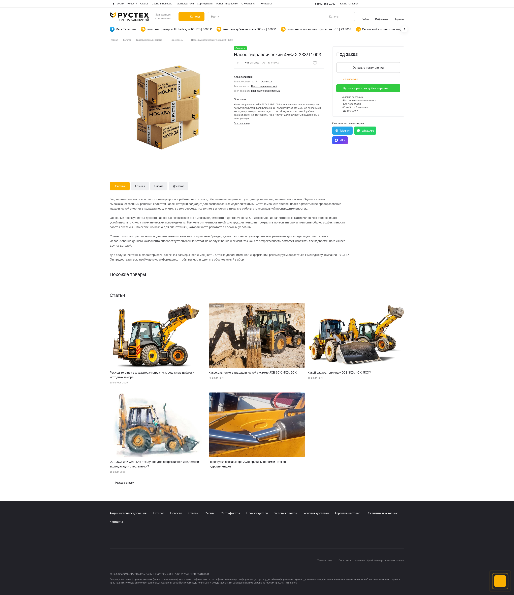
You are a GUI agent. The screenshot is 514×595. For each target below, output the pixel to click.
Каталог (158, 513)
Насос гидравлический (264, 86)
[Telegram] (120, 536)
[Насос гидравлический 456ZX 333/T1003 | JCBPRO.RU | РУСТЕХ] (169, 106)
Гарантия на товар (347, 513)
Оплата (158, 186)
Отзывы (140, 186)
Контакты (116, 521)
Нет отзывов (252, 62)
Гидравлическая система (265, 90)
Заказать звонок (349, 3)
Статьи (193, 513)
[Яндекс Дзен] (136, 536)
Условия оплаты (285, 513)
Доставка (178, 186)
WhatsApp (368, 130)
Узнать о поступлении (368, 67)
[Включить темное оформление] (401, 3)
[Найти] (350, 16)
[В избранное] (315, 63)
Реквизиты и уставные (382, 513)
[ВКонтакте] (112, 536)
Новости (176, 513)
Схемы (209, 513)
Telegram (345, 130)
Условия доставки (316, 513)
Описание (120, 186)
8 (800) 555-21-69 (325, 3)
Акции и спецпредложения (128, 513)
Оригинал (266, 81)
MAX (342, 140)
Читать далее (289, 582)
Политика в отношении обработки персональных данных (371, 560)
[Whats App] (128, 536)
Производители (257, 513)
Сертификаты (230, 513)
